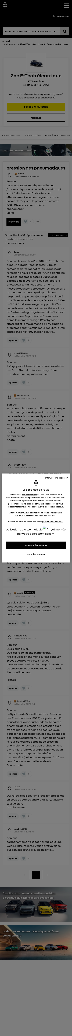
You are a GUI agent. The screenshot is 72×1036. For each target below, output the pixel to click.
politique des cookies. (52, 521)
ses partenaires (29, 495)
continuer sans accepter (56, 478)
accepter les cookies (36, 545)
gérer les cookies (36, 554)
